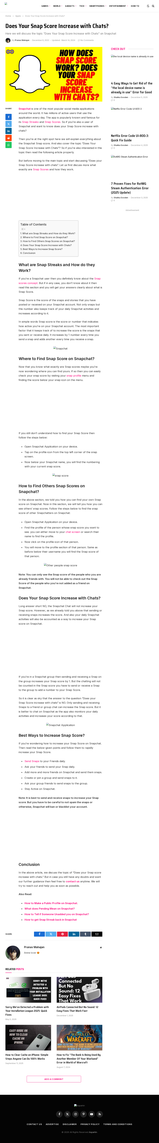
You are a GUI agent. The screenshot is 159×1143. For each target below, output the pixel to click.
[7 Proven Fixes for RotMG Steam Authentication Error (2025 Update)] (132, 167)
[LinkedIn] (8, 131)
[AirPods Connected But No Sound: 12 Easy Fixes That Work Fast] (79, 990)
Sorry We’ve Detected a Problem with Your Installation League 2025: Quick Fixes (27, 1011)
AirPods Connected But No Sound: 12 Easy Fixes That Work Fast (77, 1009)
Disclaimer (70, 1124)
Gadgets (69, 6)
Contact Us (34, 1124)
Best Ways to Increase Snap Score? (42, 249)
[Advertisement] (67, 197)
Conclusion (29, 252)
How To (135, 6)
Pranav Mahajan (22, 40)
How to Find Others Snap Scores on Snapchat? (49, 241)
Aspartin (93, 1132)
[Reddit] (8, 138)
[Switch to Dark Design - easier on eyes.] (148, 6)
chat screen (73, 531)
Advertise (52, 1124)
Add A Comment (53, 1079)
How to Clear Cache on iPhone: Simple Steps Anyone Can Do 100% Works (26, 1057)
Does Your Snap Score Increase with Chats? (47, 245)
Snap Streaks (30, 121)
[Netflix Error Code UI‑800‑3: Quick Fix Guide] (132, 119)
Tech (81, 6)
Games (44, 6)
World (56, 6)
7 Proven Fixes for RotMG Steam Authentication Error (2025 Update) (130, 188)
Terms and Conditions (117, 1124)
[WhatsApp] (8, 145)
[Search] (152, 5)
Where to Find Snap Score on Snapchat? (45, 237)
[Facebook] (8, 117)
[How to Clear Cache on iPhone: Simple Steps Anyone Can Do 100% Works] (28, 1037)
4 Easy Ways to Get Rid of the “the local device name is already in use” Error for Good (131, 88)
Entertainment (117, 6)
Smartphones (96, 6)
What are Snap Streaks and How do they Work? (48, 233)
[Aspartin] (19, 6)
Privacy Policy (90, 1124)
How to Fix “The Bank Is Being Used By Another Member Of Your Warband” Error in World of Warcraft (79, 1058)
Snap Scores (41, 169)
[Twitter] (8, 124)
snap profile (74, 375)
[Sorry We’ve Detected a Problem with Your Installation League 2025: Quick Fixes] (28, 990)
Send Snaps (32, 761)
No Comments (87, 40)
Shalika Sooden (121, 97)
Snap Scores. (53, 121)
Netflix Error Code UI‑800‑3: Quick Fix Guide (130, 138)
